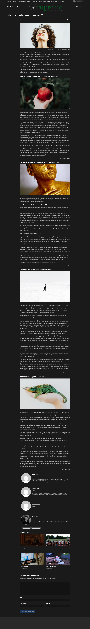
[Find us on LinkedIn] (19, 6)
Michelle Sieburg (17, 19)
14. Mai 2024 (49, 568)
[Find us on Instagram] (7, 6)
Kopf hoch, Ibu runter (51, 566)
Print (63, 1)
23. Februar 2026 (24, 568)
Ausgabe (23, 545)
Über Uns (59, 1)
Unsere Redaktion (79, 626)
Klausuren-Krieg (24, 566)
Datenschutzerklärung (65, 626)
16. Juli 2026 (23, 549)
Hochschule (14, 1)
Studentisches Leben (22, 1)
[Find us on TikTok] (12, 6)
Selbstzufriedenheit (26, 528)
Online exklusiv (54, 1)
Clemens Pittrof (24, 19)
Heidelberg (29, 1)
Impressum (57, 626)
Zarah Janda (31, 19)
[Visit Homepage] (46, 6)
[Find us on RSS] (15, 6)
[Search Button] (82, 1)
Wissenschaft (34, 1)
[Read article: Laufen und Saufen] (58, 540)
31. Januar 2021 (39, 19)
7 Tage (22, 563)
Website (48, 603)
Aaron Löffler (11, 19)
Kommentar (23, 581)
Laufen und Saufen (50, 548)
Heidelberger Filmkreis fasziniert (27, 548)
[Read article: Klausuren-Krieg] (32, 559)
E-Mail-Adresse (23, 603)
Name (21, 597)
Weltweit (44, 1)
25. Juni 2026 (49, 549)
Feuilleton (40, 1)
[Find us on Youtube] (17, 6)
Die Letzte (48, 1)
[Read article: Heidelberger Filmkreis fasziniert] (32, 540)
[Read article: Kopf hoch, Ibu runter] (58, 559)
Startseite (9, 1)
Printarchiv (72, 626)
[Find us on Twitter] (10, 6)
